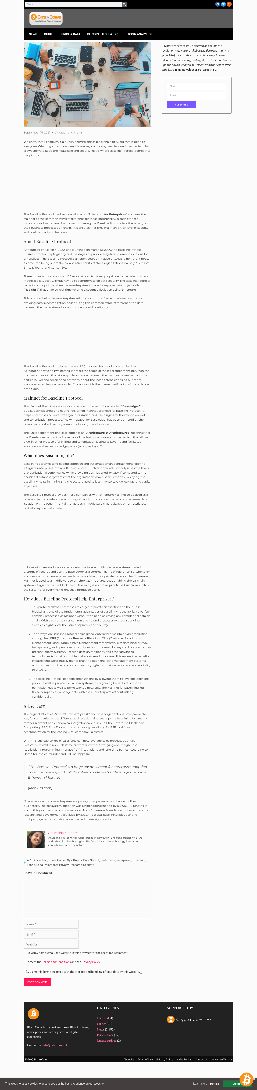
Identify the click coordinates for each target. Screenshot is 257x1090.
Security (88, 865)
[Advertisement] (87, 186)
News (33, 34)
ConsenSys (64, 860)
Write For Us (184, 1059)
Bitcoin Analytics (138, 34)
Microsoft (51, 865)
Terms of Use (145, 1059)
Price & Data (70, 34)
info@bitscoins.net (55, 1045)
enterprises (123, 860)
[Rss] (229, 4)
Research (76, 865)
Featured (103, 1018)
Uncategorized (107, 1040)
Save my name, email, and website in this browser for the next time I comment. (77, 953)
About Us (129, 1059)
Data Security (92, 860)
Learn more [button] (200, 1083)
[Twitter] (223, 4)
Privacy (64, 865)
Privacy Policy (91, 962)
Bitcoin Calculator (102, 34)
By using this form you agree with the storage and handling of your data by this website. (84, 971)
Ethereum (139, 860)
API (29, 860)
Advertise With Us (222, 1059)
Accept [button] (237, 1083)
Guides (49, 34)
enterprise (108, 860)
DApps (77, 860)
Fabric (31, 865)
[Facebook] (217, 4)
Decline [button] (214, 1083)
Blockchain (40, 860)
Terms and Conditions (56, 962)
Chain (52, 860)
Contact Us (201, 1059)
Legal (40, 865)
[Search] (124, 4)
